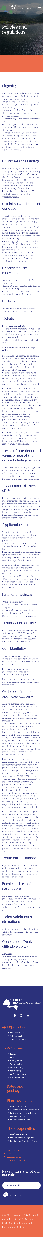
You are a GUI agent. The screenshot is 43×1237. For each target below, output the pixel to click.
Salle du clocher (17, 1036)
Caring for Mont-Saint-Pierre (23, 1113)
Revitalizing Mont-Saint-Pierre (23, 1141)
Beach (13, 1057)
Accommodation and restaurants (24, 1109)
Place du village (17, 1032)
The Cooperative (21, 1129)
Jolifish (20, 1227)
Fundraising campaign (17, 1160)
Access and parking (18, 1106)
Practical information (19, 1116)
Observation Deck (18, 1039)
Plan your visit (19, 1101)
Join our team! (13, 1150)
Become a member (15, 1157)
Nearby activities (17, 1077)
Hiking (13, 1054)
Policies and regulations (20, 1119)
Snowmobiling (16, 1067)
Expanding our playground (22, 1137)
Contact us (11, 1153)
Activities (15, 1049)
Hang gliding (16, 1060)
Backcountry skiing (18, 1074)
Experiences (17, 1027)
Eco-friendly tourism (19, 1134)
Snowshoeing (16, 1064)
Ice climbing (15, 1070)
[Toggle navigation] (39, 8)
